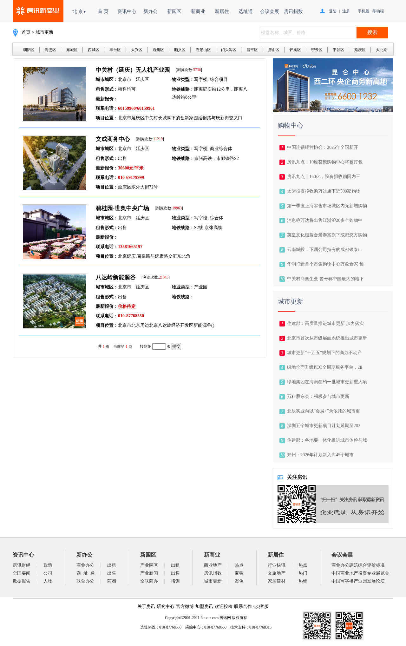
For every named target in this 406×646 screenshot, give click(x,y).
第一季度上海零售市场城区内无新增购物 (327, 205)
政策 (47, 565)
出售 (111, 573)
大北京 (381, 50)
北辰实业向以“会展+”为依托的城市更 (323, 411)
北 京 (79, 11)
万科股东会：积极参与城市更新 (318, 396)
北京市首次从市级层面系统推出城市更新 (327, 338)
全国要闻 (21, 573)
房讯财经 (21, 565)
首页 (26, 32)
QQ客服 (261, 606)
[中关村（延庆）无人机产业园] (54, 120)
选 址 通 (85, 573)
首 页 (103, 11)
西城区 (93, 50)
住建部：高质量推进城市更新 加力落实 (325, 323)
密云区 (317, 50)
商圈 (111, 581)
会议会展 (269, 11)
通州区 (158, 50)
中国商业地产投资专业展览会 (360, 573)
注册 (346, 11)
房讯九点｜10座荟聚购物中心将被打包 (325, 162)
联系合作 (243, 606)
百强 (239, 573)
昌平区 (252, 50)
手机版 (363, 11)
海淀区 (50, 50)
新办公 (150, 11)
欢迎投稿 (223, 606)
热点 (239, 565)
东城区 (72, 50)
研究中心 (165, 606)
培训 (175, 581)
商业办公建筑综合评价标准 (358, 565)
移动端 (378, 11)
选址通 (246, 11)
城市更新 (213, 581)
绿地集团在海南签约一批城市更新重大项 (327, 381)
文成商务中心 (113, 139)
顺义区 (180, 50)
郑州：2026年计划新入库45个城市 (320, 454)
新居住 (222, 11)
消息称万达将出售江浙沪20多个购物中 (325, 220)
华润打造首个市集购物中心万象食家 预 (325, 264)
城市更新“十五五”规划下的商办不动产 (324, 352)
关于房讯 (146, 606)
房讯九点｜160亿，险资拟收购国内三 (323, 176)
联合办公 (85, 581)
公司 (47, 573)
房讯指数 (293, 11)
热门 (302, 573)
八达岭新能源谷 (116, 277)
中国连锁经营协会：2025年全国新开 (322, 147)
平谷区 (338, 50)
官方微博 (185, 606)
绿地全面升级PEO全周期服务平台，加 (324, 367)
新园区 (174, 11)
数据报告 (21, 581)
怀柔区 (295, 50)
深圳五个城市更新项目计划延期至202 (323, 425)
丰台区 (115, 50)
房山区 (273, 50)
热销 (302, 581)
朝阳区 (29, 50)
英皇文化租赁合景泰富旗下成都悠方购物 (327, 235)
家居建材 (276, 581)
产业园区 (149, 565)
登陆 (333, 11)
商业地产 (213, 565)
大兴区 (136, 50)
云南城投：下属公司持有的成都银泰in (324, 249)
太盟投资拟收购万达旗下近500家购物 (323, 191)
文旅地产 (276, 573)
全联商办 (149, 581)
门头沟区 (228, 50)
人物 (47, 581)
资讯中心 (126, 11)
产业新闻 (149, 573)
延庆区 (360, 50)
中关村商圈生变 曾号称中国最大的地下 (325, 278)
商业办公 (85, 565)
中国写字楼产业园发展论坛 (358, 581)
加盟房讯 (204, 606)
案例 (239, 581)
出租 (111, 565)
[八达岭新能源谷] (54, 327)
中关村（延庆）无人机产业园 (133, 70)
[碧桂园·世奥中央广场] (54, 258)
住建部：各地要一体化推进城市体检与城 (327, 440)
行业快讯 (276, 565)
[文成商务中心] (54, 189)
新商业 (198, 11)
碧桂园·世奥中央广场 (122, 208)
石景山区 (203, 50)
